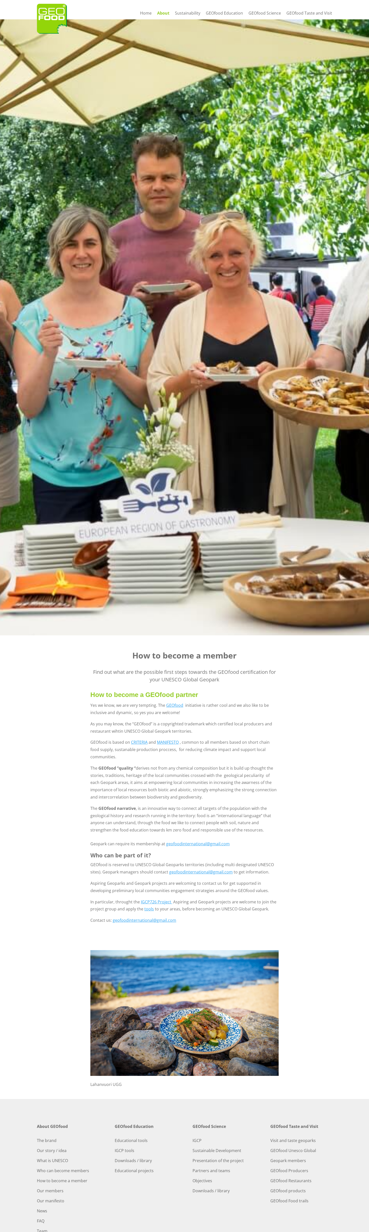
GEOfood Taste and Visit (309, 13)
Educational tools (131, 1140)
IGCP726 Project (156, 902)
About (163, 13)
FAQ (40, 1221)
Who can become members (63, 1170)
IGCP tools (124, 1150)
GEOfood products (288, 1191)
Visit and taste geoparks (293, 1140)
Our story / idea (52, 1150)
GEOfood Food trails (289, 1201)
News (42, 1211)
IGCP (197, 1140)
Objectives (202, 1180)
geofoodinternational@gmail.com (198, 844)
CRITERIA (139, 742)
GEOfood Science (265, 13)
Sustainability (187, 13)
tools (149, 909)
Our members (50, 1191)
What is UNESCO (52, 1160)
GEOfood (174, 705)
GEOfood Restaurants (291, 1180)
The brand (46, 1140)
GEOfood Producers (289, 1170)
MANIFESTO (168, 742)
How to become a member (62, 1180)
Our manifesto (50, 1201)
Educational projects (134, 1170)
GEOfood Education (224, 13)
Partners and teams (211, 1170)
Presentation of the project (218, 1160)
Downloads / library (133, 1160)
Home (146, 13)
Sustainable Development (217, 1150)
